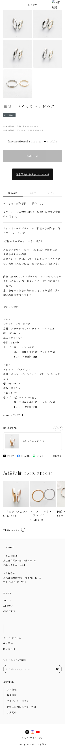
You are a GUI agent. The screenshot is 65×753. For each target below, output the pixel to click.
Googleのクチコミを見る (32, 744)
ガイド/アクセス (12, 637)
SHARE (25, 455)
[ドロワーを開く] (7, 5)
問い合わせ (9, 648)
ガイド (32, 193)
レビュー (52, 193)
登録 (57, 669)
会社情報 (12, 689)
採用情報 (12, 695)
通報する (57, 455)
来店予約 (8, 643)
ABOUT (8, 605)
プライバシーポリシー (19, 700)
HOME (7, 600)
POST (10, 455)
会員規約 (12, 712)
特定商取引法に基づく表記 (21, 706)
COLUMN (9, 610)
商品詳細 (13, 193)
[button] (60, 428)
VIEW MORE (11, 529)
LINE (40, 455)
